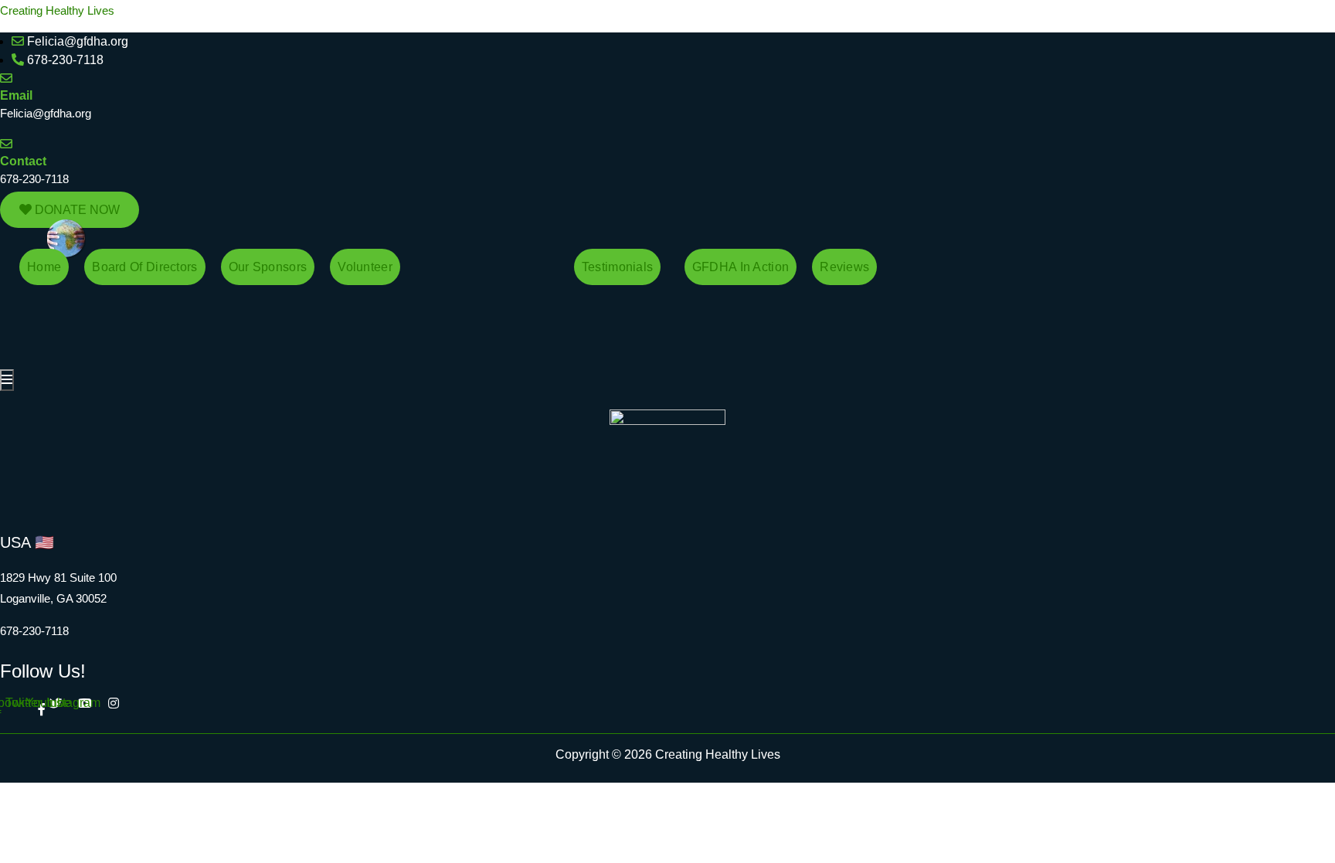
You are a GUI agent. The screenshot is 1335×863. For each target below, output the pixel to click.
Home (44, 267)
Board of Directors (144, 267)
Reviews (844, 267)
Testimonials (618, 267)
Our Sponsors (268, 267)
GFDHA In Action (741, 267)
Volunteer (365, 267)
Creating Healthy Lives (57, 10)
